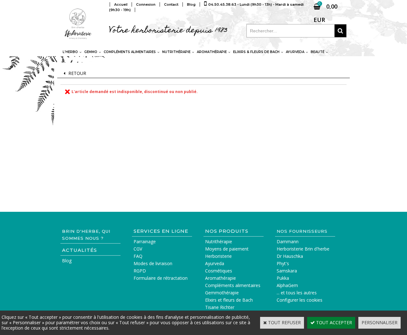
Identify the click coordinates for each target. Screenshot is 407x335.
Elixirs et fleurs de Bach (229, 300)
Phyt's (283, 263)
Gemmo (90, 52)
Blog (67, 261)
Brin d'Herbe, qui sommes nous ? (86, 235)
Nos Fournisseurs (302, 231)
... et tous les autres (297, 293)
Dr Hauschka (290, 256)
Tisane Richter (219, 307)
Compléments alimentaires (130, 52)
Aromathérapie (212, 52)
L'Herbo (70, 52)
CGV (138, 249)
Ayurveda (295, 52)
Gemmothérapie (222, 293)
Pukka (283, 278)
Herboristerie (218, 256)
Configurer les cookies (299, 300)
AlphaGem (287, 285)
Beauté (317, 52)
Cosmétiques (218, 271)
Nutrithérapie (176, 52)
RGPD (140, 271)
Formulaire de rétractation (161, 278)
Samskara (287, 271)
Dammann (288, 241)
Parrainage (145, 241)
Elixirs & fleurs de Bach (256, 52)
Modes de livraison (153, 263)
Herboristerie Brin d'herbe (303, 249)
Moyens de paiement (227, 249)
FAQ (138, 256)
